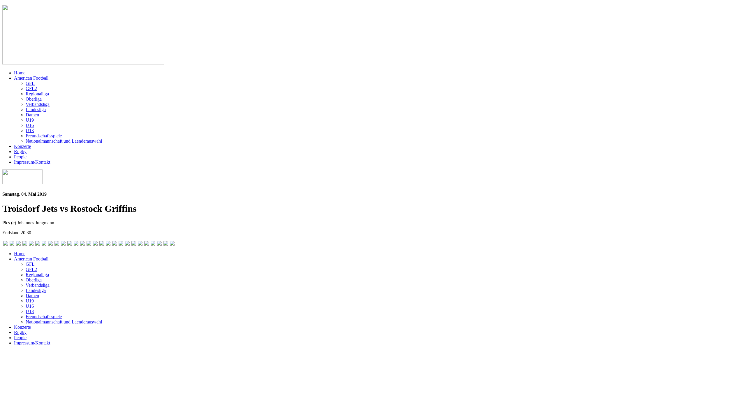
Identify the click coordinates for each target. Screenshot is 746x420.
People (20, 156)
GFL (30, 83)
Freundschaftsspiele (44, 135)
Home (19, 72)
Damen (32, 114)
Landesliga (36, 109)
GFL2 (31, 88)
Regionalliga (37, 93)
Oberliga (34, 99)
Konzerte (22, 146)
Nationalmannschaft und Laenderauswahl (64, 141)
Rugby (20, 151)
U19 (30, 120)
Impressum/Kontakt (32, 162)
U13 (30, 130)
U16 (30, 125)
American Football (31, 78)
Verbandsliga (38, 104)
